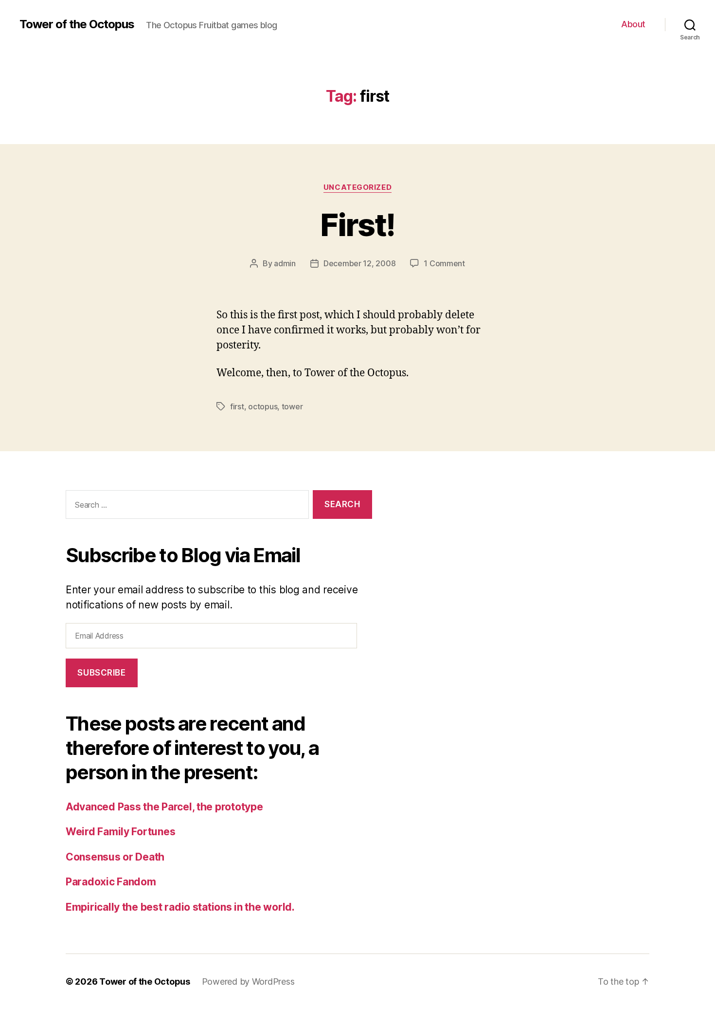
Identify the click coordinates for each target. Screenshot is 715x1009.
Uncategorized (357, 187)
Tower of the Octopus (76, 24)
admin (285, 263)
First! (357, 224)
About (633, 24)
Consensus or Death (115, 857)
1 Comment (444, 263)
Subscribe (101, 673)
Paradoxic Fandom (111, 882)
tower (292, 406)
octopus (262, 406)
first (237, 406)
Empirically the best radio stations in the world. (180, 907)
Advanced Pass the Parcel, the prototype (164, 807)
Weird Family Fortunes (120, 832)
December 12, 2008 (359, 263)
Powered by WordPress (248, 981)
